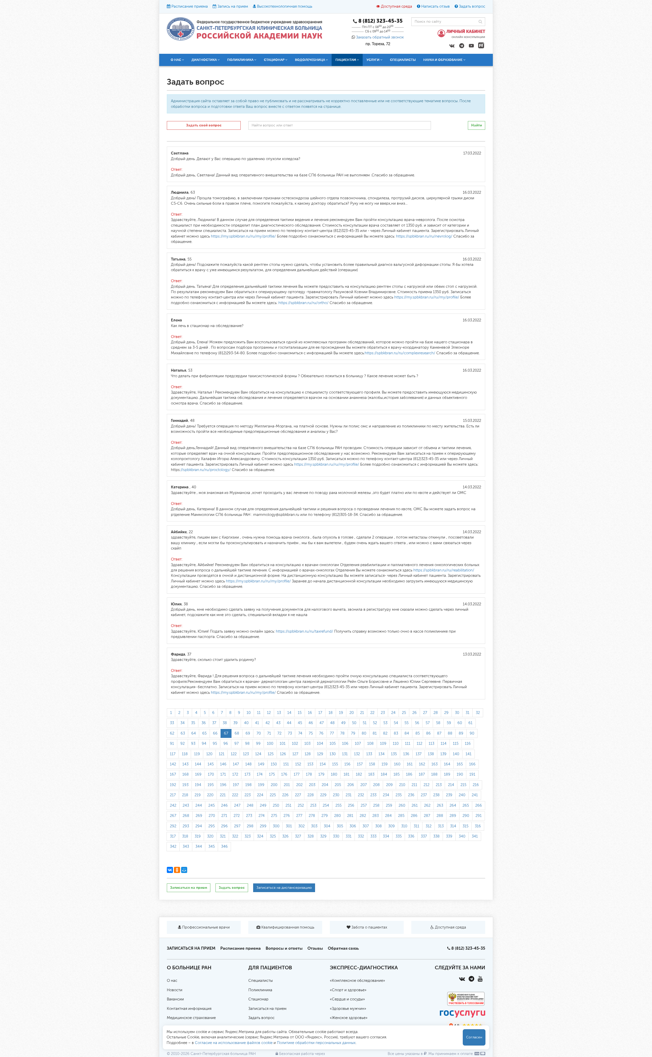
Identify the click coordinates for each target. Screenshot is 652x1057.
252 (301, 805)
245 (211, 805)
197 (236, 785)
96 (225, 744)
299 (263, 826)
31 (467, 713)
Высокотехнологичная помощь (284, 6)
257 (364, 805)
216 (476, 785)
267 (173, 816)
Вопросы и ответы (284, 948)
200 (274, 785)
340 (462, 836)
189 (447, 774)
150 (274, 764)
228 (310, 795)
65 (204, 733)
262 (427, 805)
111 (407, 744)
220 (210, 795)
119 (197, 754)
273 (249, 816)
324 (260, 836)
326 (285, 836)
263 (440, 805)
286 (414, 816)
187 (422, 774)
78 (342, 733)
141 (468, 754)
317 (173, 836)
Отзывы (315, 948)
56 (417, 723)
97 (236, 744)
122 (234, 754)
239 (449, 795)
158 (372, 764)
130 (333, 754)
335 (399, 836)
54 (396, 723)
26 (414, 713)
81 (375, 733)
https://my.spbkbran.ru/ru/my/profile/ (243, 236)
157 (360, 764)
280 (337, 816)
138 (431, 754)
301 (289, 826)
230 (336, 795)
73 (290, 733)
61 (470, 723)
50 (354, 723)
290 (466, 816)
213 (439, 785)
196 (223, 785)
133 (369, 754)
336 (411, 836)
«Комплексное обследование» (357, 981)
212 (426, 785)
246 (224, 805)
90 (472, 733)
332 (361, 836)
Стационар (258, 999)
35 (193, 723)
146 (223, 764)
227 (298, 795)
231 (348, 795)
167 (173, 774)
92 (182, 744)
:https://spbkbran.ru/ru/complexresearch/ (399, 353)
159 (385, 764)
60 (459, 723)
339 (449, 836)
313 (441, 826)
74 (300, 733)
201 (287, 785)
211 (414, 785)
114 (443, 744)
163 (434, 764)
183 (371, 774)
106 (345, 744)
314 (453, 826)
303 (314, 826)
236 (411, 795)
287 (427, 816)
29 (446, 713)
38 (225, 723)
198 (248, 785)
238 (436, 795)
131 (345, 754)
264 (453, 805)
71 (269, 733)
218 (185, 795)
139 (443, 754)
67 (226, 733)
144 (198, 764)
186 (409, 774)
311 (416, 826)
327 (298, 836)
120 (209, 754)
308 (378, 826)
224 (260, 795)
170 (211, 774)
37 (214, 723)
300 (276, 826)
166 (472, 764)
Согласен (474, 1037)
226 (285, 795)
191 (472, 774)
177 (297, 774)
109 (383, 744)
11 (259, 713)
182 (359, 774)
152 (298, 764)
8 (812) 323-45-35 (468, 948)
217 (173, 795)
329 (323, 836)
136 (406, 754)
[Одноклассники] (177, 870)
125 (271, 754)
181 (346, 774)
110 (396, 744)
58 (438, 723)
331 (348, 836)
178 (309, 774)
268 (186, 816)
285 (401, 816)
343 (186, 847)
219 (198, 795)
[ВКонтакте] (170, 870)
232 (361, 795)
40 (246, 723)
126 (283, 754)
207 (363, 785)
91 (172, 744)
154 (323, 764)
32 (478, 713)
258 (376, 805)
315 (465, 826)
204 (325, 785)
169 (198, 774)
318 (185, 836)
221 (223, 795)
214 (451, 785)
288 (440, 816)
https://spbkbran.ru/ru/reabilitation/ (443, 570)
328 (310, 836)
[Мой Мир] (184, 870)
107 (358, 744)
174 (260, 774)
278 (312, 816)
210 (402, 785)
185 (396, 774)
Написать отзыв (435, 6)
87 (439, 733)
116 (468, 744)
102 (295, 744)
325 (273, 836)
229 (323, 795)
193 (185, 785)
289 (453, 816)
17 (320, 713)
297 (237, 826)
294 (198, 826)
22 (372, 713)
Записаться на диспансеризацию (284, 888)
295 (211, 826)
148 (248, 764)
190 (460, 774)
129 (320, 754)
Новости (174, 990)
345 (211, 847)
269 (199, 816)
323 (247, 836)
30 (457, 713)
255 (338, 805)
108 (370, 744)
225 (273, 795)
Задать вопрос (472, 6)
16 (310, 713)
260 (402, 805)
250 (276, 805)
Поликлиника (260, 990)
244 (198, 805)
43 (278, 723)
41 (257, 723)
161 (410, 764)
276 (286, 816)
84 (406, 733)
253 (313, 805)
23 (383, 713)
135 (394, 754)
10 (249, 713)
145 (211, 764)
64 (193, 733)
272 (237, 816)
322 (235, 836)
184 (384, 774)
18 (331, 713)
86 (428, 733)
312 (428, 826)
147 (236, 764)
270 (212, 816)
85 (417, 733)
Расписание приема (189, 6)
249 (263, 805)
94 (204, 744)
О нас (172, 981)
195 (211, 785)
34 (182, 723)
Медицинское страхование (191, 1018)
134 (381, 754)
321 (223, 836)
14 (289, 713)
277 (299, 816)
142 (173, 764)
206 (350, 785)
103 (307, 744)
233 (373, 795)
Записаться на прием (188, 887)
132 (357, 754)
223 (247, 795)
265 (466, 805)
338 (436, 836)
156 (347, 764)
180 (334, 774)
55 (406, 723)
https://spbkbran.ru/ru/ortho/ (303, 303)
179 (321, 774)
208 (376, 785)
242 (173, 805)
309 (391, 826)
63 (183, 733)
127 (295, 754)
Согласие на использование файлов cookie (234, 1043)
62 (172, 733)
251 (288, 805)
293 (186, 826)
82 (385, 733)
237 (424, 795)
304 (327, 826)
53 (385, 723)
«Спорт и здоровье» (348, 990)
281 (350, 816)
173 (247, 774)
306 (352, 826)
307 (365, 826)
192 (173, 785)
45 (300, 723)
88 (450, 733)
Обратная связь (343, 948)
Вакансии (175, 999)
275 (274, 816)
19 (341, 713)
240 (462, 795)
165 (460, 764)
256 (351, 805)
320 (210, 836)
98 (247, 744)
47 (321, 723)
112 (419, 744)
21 (362, 713)
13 (279, 713)
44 (289, 723)
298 (250, 826)
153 (310, 764)
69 (248, 733)
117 (172, 754)
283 (375, 816)
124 (258, 754)
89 (461, 733)
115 (455, 744)
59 (449, 723)
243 (186, 805)
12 (269, 713)
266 (478, 805)
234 (386, 795)
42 (267, 723)
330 (336, 836)
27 (425, 713)
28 (435, 713)
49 (343, 723)
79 (353, 733)
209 (389, 785)
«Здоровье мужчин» (348, 1009)
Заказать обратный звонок (380, 37)
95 (215, 744)
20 (351, 713)
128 (308, 754)
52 (375, 723)
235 (399, 795)
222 (235, 795)
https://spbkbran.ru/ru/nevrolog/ (424, 236)
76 (321, 733)
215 (463, 785)
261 (415, 805)
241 (475, 795)
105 (333, 744)
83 (396, 733)
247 (237, 805)
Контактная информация (189, 1009)
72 (279, 733)
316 (478, 826)
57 (428, 723)
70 (258, 733)
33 (172, 723)
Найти (476, 125)
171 (223, 774)
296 (224, 826)
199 (261, 785)
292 (173, 826)
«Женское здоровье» (349, 1018)
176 (284, 774)
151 (286, 764)
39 (235, 723)
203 (312, 785)
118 (185, 754)
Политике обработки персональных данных (316, 1043)
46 (310, 723)
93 (193, 744)
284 (388, 816)
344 (198, 847)
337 (424, 836)
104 (320, 744)
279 (324, 816)
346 (224, 847)
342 (173, 847)
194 (198, 785)
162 (422, 764)
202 (299, 785)
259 (389, 805)
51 (364, 723)
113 (431, 744)
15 (300, 713)
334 (386, 836)
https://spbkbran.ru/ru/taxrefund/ (304, 631)
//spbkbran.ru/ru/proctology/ (206, 470)
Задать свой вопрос (204, 125)
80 (364, 733)
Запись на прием (233, 6)
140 (456, 754)
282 (363, 816)
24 (393, 713)
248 (250, 805)
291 (479, 816)
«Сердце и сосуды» (347, 999)
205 (338, 785)
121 (221, 754)
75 (311, 733)
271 (224, 816)
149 (261, 764)
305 (340, 826)
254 (326, 805)
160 (397, 764)
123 (246, 754)
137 (419, 754)
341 (475, 836)
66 (215, 733)
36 (203, 723)
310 (404, 826)
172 (235, 774)
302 (301, 826)
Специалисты (403, 60)
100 (270, 744)
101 (283, 744)
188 (434, 774)
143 (185, 764)
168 (185, 774)
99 (258, 744)
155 (335, 764)
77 (332, 733)
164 (447, 764)
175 (272, 774)
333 (373, 836)
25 (404, 713)
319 (198, 836)
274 (262, 816)
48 (332, 723)
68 (237, 733)
